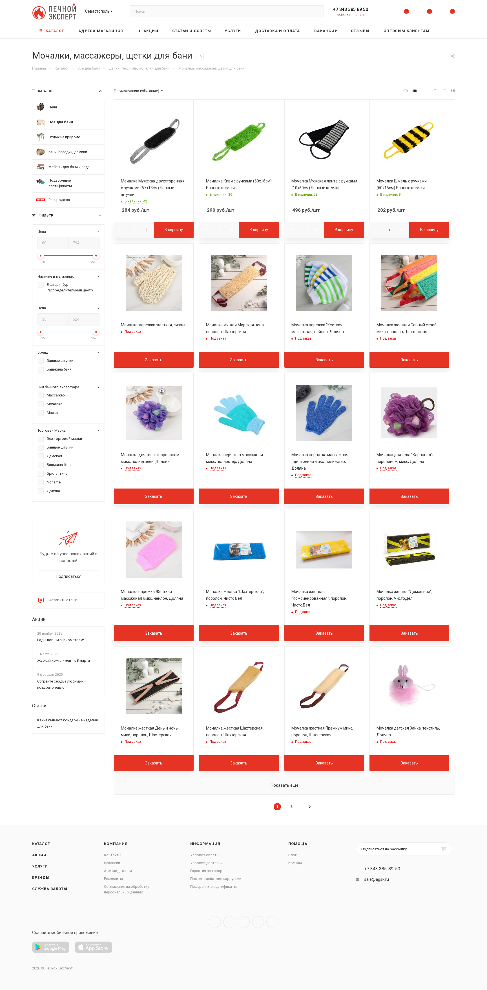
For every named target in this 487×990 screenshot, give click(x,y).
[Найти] (317, 11)
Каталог (41, 844)
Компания (115, 844)
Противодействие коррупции (215, 879)
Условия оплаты (204, 855)
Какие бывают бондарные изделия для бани (67, 723)
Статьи (39, 705)
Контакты (112, 855)
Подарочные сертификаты (213, 886)
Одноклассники (258, 922)
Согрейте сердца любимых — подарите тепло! (62, 684)
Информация (205, 844)
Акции (38, 619)
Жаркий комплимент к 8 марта (63, 661)
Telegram (229, 922)
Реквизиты (113, 879)
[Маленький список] (405, 90)
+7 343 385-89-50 (382, 869)
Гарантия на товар (206, 871)
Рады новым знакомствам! (60, 640)
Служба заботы (49, 889)
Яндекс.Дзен (272, 922)
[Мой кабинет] (383, 12)
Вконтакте (215, 922)
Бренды (41, 877)
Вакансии (112, 863)
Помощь (297, 844)
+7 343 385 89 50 (350, 9)
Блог (292, 855)
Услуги (40, 866)
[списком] (444, 90)
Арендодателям (118, 871)
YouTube (244, 922)
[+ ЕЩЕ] (446, 30)
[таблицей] (453, 90)
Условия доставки (206, 863)
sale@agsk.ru (376, 879)
